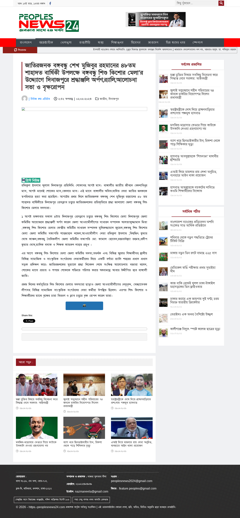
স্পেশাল (198, 42)
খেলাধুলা (66, 42)
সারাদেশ (153, 42)
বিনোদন (136, 42)
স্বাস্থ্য (101, 42)
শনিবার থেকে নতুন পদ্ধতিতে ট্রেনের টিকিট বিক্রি (191, 239)
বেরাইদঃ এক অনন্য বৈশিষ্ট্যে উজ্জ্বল (191, 314)
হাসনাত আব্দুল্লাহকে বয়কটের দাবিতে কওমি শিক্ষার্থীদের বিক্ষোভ (192, 189)
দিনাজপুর (114, 99)
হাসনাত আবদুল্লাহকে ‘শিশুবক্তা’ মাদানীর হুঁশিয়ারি (194, 158)
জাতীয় (103, 99)
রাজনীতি (84, 42)
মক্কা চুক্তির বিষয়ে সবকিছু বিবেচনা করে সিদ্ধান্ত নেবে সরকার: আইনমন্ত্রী (37, 401)
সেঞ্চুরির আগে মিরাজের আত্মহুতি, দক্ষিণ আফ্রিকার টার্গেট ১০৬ (42, 499)
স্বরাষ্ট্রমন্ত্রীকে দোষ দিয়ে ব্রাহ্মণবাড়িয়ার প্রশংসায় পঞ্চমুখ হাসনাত (131, 401)
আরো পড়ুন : (26, 362)
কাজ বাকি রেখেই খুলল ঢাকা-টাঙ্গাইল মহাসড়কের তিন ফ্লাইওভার (192, 285)
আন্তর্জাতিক (46, 42)
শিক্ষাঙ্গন (117, 42)
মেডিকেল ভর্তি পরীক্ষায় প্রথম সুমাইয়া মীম (192, 269)
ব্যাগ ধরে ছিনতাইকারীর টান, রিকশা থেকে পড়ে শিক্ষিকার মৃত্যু (82, 444)
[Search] (221, 3)
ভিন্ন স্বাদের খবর (175, 42)
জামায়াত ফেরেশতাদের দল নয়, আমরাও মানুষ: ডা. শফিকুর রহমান (194, 49)
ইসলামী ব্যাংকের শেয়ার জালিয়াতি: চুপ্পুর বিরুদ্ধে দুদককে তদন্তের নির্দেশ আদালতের (121, 49)
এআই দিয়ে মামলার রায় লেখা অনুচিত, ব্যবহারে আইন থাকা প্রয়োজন (131, 444)
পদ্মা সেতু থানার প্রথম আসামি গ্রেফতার (91, 499)
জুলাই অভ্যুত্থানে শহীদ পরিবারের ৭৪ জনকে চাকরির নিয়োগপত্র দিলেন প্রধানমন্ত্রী (83, 403)
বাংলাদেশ (26, 42)
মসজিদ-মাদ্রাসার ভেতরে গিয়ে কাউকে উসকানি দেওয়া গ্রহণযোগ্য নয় (36, 444)
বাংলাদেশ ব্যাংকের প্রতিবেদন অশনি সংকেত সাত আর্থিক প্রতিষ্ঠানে (192, 224)
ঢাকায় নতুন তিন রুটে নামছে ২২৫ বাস (193, 253)
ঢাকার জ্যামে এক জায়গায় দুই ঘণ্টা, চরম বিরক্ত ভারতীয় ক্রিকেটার (194, 301)
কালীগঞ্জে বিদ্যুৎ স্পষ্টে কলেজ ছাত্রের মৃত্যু (195, 329)
